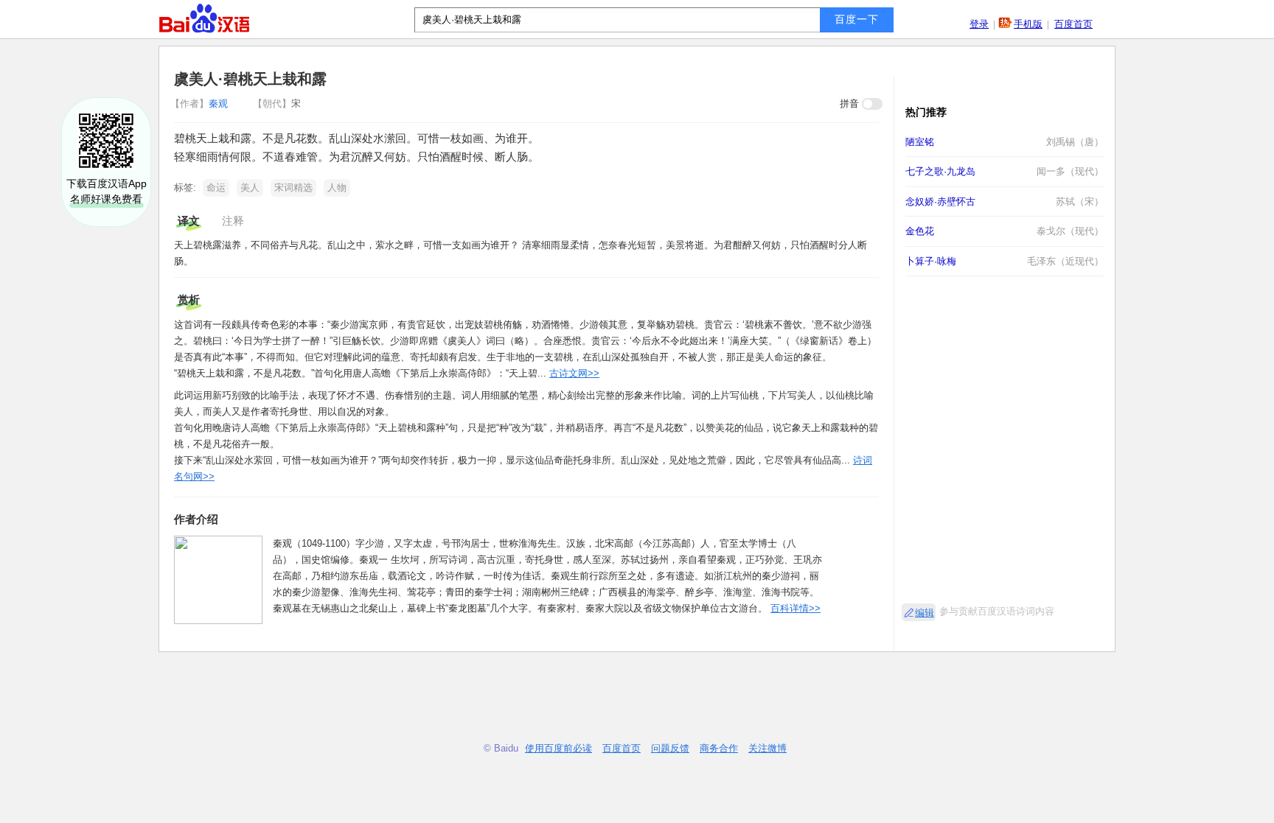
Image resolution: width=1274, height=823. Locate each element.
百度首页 (1073, 23)
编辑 (924, 612)
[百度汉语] (204, 18)
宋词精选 (293, 187)
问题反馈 (670, 748)
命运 (216, 187)
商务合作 (719, 748)
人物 (337, 187)
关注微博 (767, 748)
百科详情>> (795, 608)
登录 (979, 23)
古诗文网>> (574, 373)
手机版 (1028, 23)
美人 (250, 187)
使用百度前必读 (558, 748)
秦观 (200, 103)
